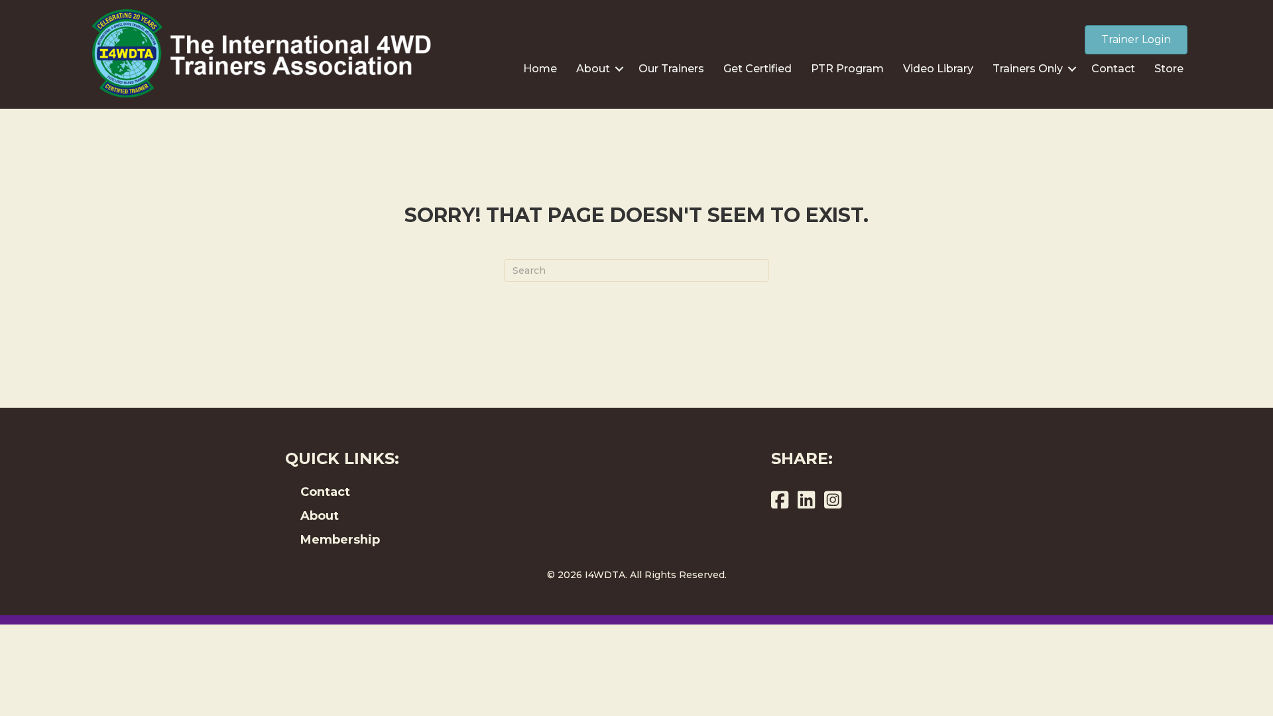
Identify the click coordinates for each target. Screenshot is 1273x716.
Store (1168, 68)
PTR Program (847, 68)
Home (540, 68)
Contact (1113, 68)
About (593, 68)
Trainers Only (1028, 68)
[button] (619, 69)
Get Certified (757, 68)
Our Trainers (671, 68)
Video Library (938, 68)
